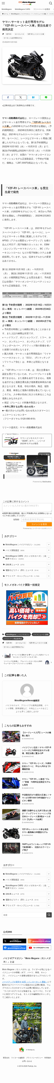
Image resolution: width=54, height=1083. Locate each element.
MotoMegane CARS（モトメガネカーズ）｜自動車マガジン (26, 557)
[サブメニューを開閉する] (49, 544)
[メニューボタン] (3, 3)
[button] (8, 97)
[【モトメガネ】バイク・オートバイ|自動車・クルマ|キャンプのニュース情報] (27, 3)
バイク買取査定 (15, 550)
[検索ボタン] (50, 3)
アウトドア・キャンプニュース (22, 575)
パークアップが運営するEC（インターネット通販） (24, 981)
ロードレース (19, 34)
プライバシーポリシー (34, 1057)
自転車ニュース (15, 564)
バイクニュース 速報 (40, 634)
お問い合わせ (27, 1061)
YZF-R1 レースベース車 (36, 34)
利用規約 (47, 1057)
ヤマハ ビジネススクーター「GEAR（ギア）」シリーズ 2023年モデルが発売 (33, 441)
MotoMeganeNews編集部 (27, 700)
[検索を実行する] (49, 914)
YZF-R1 (8, 34)
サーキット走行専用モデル (13, 38)
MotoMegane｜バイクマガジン (23, 544)
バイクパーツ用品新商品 (13, 638)
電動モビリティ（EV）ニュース (22, 570)
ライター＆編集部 (18, 1057)
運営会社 (6, 1057)
